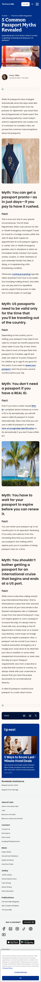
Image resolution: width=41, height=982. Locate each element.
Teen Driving (6, 883)
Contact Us (6, 829)
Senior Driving (7, 887)
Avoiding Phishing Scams (11, 841)
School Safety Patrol (9, 879)
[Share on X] (36, 716)
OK (20, 978)
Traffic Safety (7, 875)
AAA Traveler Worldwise (10, 906)
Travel (4, 16)
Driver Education (8, 891)
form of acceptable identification (18, 428)
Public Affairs (6, 852)
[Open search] (32, 4)
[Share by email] (24, 716)
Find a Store (6, 837)
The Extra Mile (8, 4)
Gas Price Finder (7, 864)
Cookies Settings (20, 972)
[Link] (4, 929)
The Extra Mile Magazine (21, 16)
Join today (27, 922)
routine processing (21, 274)
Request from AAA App (10, 790)
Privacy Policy (6, 949)
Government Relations (10, 856)
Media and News (8, 860)
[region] (20, 966)
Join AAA (25, 4)
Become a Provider (9, 814)
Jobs (3, 810)
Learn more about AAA (10, 806)
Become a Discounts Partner (12, 819)
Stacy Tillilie (14, 75)
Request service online (10, 785)
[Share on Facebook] (30, 716)
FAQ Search (6, 833)
